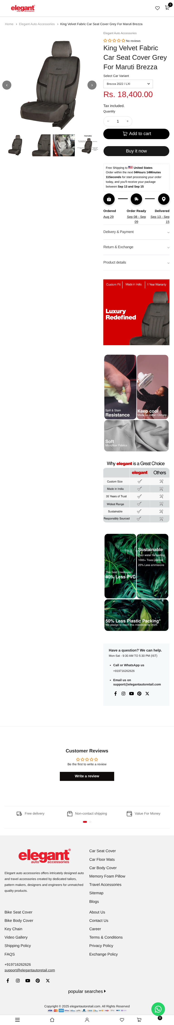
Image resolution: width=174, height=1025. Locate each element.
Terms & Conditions (106, 937)
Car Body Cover (103, 868)
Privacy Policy (101, 946)
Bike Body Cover (19, 920)
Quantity (109, 111)
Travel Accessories (105, 884)
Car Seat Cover (102, 851)
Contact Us (98, 920)
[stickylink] (52, 1020)
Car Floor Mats (102, 859)
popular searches (86, 991)
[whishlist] (157, 8)
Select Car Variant (116, 75)
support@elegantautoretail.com (137, 684)
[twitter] (47, 981)
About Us (97, 912)
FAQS (10, 954)
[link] (8, 981)
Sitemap (96, 893)
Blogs (94, 901)
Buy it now (136, 151)
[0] (167, 7)
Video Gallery (16, 937)
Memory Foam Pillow (107, 876)
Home (9, 24)
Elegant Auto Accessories (37, 24)
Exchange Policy (103, 954)
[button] (114, 41)
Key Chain (13, 929)
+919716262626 (124, 671)
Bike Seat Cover (18, 912)
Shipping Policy (18, 946)
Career (95, 929)
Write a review (87, 776)
